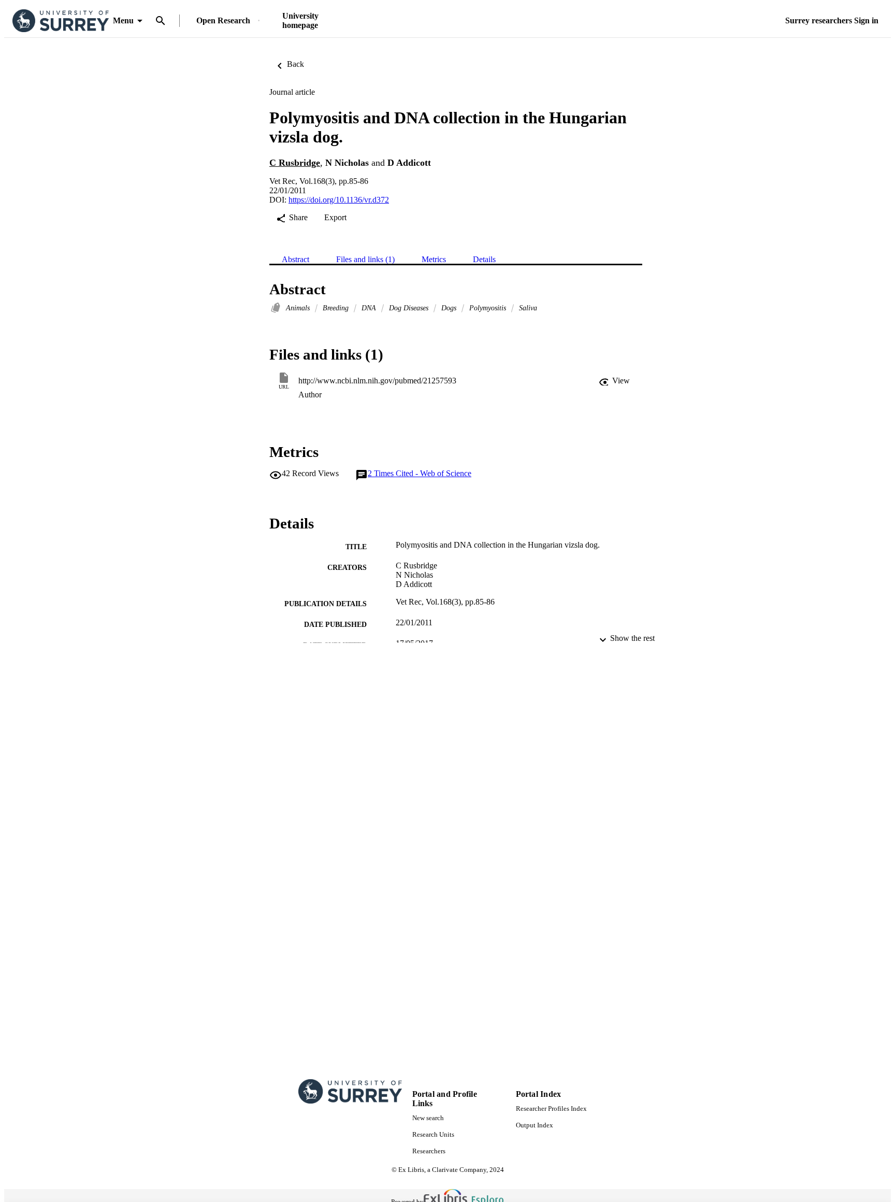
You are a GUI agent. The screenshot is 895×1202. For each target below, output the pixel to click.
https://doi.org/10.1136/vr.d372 (338, 199)
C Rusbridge (294, 163)
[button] (614, 380)
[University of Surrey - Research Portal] (60, 21)
